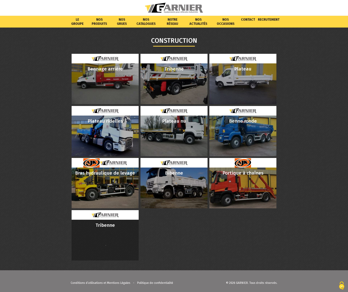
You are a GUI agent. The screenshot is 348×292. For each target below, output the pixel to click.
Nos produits (99, 22)
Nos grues (122, 22)
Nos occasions (226, 22)
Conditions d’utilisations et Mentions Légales (100, 283)
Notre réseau (172, 22)
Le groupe (77, 22)
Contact (248, 20)
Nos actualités (198, 22)
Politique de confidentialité (155, 283)
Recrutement (268, 20)
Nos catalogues (146, 22)
